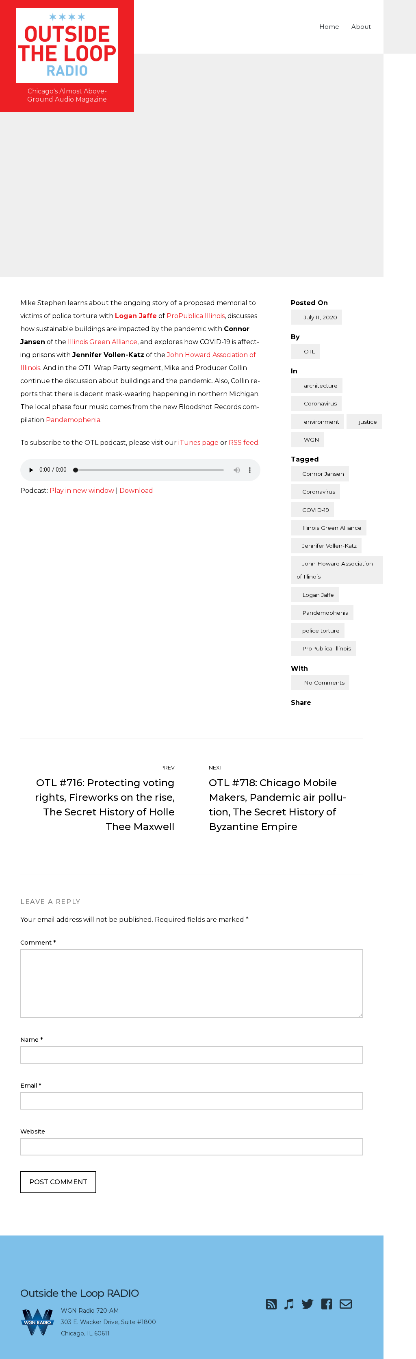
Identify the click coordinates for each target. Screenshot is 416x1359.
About (361, 26)
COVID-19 (315, 510)
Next (216, 768)
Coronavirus (320, 403)
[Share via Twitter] (311, 716)
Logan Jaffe (318, 595)
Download (136, 490)
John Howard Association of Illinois (335, 570)
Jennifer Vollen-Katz (329, 545)
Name (31, 1039)
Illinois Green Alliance (102, 342)
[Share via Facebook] (294, 716)
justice (368, 421)
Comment (38, 942)
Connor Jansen (323, 473)
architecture (321, 385)
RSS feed (243, 442)
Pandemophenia (73, 420)
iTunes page (198, 442)
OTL (309, 351)
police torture (321, 630)
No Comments (324, 682)
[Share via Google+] (344, 716)
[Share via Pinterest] (328, 716)
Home (329, 26)
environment (321, 421)
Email (30, 1085)
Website (32, 1131)
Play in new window (82, 490)
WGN (311, 439)
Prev (167, 768)
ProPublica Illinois (196, 316)
